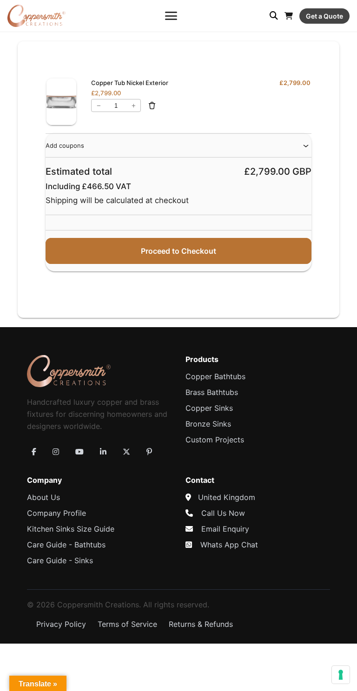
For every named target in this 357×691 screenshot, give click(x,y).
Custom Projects (214, 439)
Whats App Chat (229, 544)
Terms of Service (127, 624)
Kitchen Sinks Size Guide (70, 528)
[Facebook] (34, 451)
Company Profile (56, 513)
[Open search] (274, 16)
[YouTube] (79, 451)
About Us (43, 497)
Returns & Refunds (201, 624)
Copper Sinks (209, 408)
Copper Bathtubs (215, 376)
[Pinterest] (149, 451)
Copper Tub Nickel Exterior (129, 82)
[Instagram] (56, 451)
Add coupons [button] (65, 145)
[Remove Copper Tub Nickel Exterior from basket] (152, 105)
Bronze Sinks (208, 423)
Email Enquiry (225, 528)
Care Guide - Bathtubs (66, 544)
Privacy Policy (61, 624)
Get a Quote (324, 16)
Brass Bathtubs (211, 392)
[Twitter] (126, 451)
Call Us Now (223, 513)
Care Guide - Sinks (60, 560)
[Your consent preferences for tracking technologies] (341, 675)
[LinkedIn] (103, 451)
